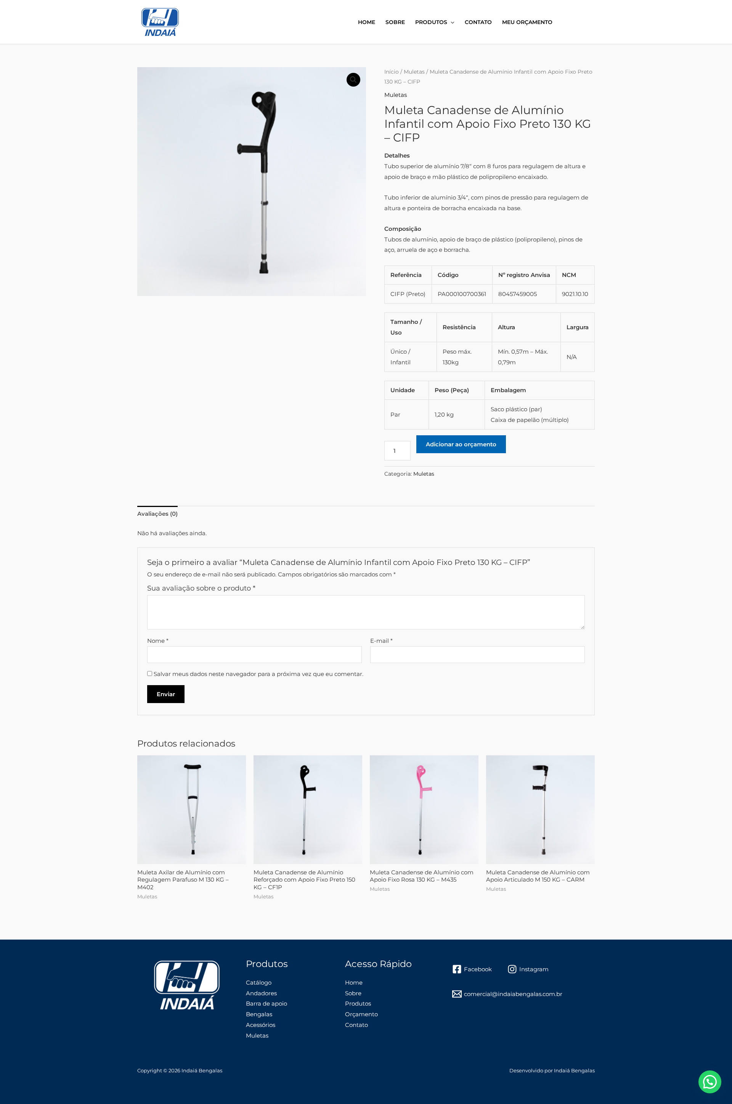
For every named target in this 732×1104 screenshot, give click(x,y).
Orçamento (361, 1014)
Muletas (414, 72)
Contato (478, 22)
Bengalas (259, 1014)
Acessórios (260, 1024)
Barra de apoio (266, 1003)
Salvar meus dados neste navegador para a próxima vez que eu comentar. (258, 674)
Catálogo (258, 982)
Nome (158, 640)
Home (366, 22)
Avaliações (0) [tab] (157, 513)
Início (391, 72)
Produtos (431, 22)
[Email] (591, 22)
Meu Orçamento (527, 22)
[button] (353, 80)
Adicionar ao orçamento (461, 444)
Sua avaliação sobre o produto (201, 588)
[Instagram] (579, 22)
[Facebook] (568, 22)
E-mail (381, 640)
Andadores (261, 993)
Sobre (395, 22)
